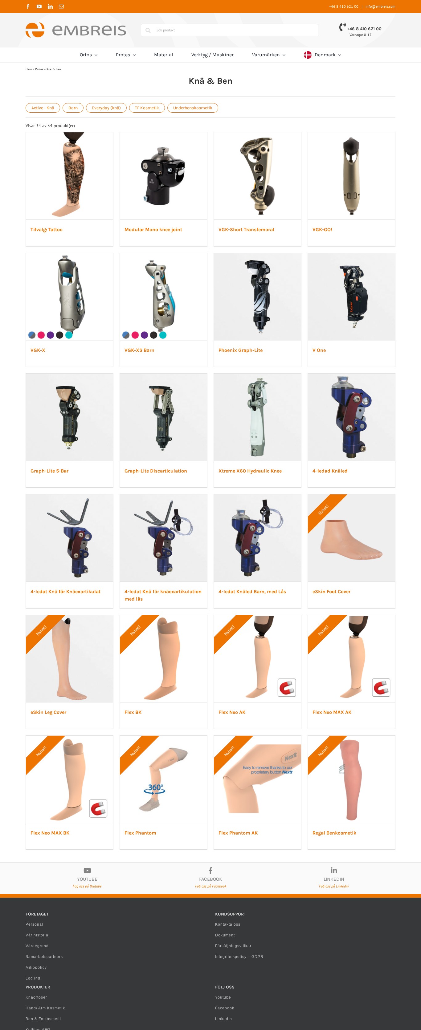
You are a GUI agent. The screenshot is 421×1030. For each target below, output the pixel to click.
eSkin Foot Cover (51, 1017)
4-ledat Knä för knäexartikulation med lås (205, 865)
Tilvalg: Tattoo (48, 258)
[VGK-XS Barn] (336, 287)
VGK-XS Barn (298, 410)
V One (164, 562)
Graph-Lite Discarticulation (63, 714)
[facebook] (28, 6)
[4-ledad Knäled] (336, 591)
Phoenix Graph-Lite (54, 562)
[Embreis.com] (76, 24)
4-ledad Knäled (300, 714)
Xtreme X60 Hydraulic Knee (189, 714)
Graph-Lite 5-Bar (302, 562)
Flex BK (291, 1017)
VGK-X (164, 410)
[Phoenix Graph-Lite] (85, 439)
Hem (29, 69)
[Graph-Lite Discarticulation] (85, 591)
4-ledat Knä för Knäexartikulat (67, 865)
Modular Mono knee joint (186, 258)
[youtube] (39, 6)
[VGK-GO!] (85, 287)
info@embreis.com (380, 6)
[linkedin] (50, 6)
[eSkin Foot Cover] (85, 895)
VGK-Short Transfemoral (310, 258)
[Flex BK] (336, 895)
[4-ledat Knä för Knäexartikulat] (85, 743)
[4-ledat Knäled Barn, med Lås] (336, 743)
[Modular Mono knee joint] (210, 135)
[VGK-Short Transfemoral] (336, 135)
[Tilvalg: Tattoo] (85, 135)
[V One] (210, 439)
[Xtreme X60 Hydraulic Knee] (210, 591)
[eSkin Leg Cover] (210, 895)
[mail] (61, 6)
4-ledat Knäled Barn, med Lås (316, 865)
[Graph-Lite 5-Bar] (336, 439)
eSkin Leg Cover (175, 1017)
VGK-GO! (42, 410)
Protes (39, 69)
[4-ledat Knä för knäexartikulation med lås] (210, 743)
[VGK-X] (210, 287)
